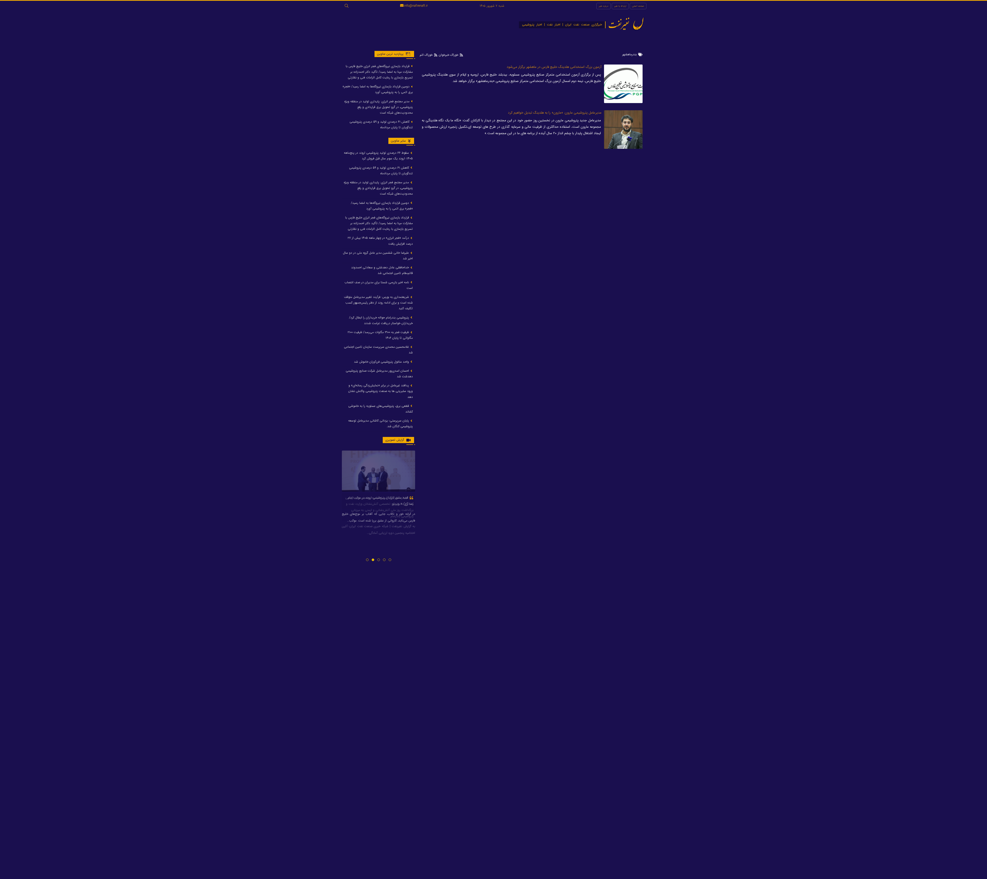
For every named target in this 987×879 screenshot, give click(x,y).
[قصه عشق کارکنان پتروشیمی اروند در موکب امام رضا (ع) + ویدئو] (378, 471)
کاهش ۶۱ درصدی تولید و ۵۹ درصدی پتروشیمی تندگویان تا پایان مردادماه (381, 125)
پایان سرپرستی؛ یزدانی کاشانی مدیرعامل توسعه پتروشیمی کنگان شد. (380, 423)
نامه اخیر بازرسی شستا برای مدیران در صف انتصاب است (378, 285)
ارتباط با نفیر (620, 6)
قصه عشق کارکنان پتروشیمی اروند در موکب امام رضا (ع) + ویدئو (381, 501)
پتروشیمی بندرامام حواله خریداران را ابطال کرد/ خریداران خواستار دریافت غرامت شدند (381, 320)
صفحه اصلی (638, 6)
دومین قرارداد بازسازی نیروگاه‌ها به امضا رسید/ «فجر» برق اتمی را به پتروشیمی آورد (378, 89)
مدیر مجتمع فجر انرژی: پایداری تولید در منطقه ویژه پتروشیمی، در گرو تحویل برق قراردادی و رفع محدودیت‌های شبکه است (378, 107)
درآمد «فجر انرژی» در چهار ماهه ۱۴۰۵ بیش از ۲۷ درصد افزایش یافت (380, 241)
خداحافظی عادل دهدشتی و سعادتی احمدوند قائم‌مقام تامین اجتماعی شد (382, 270)
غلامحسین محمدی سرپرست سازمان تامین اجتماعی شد (378, 350)
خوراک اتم (427, 54)
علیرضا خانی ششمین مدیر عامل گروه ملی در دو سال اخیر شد (378, 255)
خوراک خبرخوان (448, 54)
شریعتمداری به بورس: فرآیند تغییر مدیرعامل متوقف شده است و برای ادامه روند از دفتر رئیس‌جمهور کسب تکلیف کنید (378, 303)
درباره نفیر (603, 6)
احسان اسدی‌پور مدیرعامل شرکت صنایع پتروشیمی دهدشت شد (379, 373)
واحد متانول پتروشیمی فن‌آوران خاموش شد (382, 361)
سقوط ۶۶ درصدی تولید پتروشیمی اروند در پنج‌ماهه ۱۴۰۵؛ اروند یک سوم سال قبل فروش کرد (378, 156)
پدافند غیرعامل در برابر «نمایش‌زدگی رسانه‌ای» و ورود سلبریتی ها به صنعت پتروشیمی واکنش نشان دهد (380, 391)
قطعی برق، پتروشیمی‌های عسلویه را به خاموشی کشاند (380, 409)
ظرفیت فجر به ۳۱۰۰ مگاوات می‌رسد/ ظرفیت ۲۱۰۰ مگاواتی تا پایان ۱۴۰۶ (380, 335)
